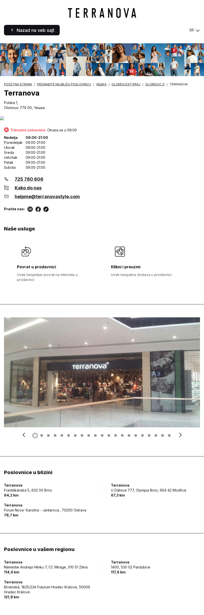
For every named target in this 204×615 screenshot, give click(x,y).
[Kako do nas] (102, 118)
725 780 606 (29, 179)
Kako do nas (28, 187)
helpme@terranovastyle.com (47, 196)
